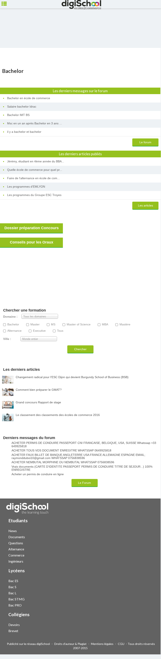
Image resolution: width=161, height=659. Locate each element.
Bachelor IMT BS (18, 115)
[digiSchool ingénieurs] (147, 561)
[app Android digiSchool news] (151, 530)
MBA (105, 324)
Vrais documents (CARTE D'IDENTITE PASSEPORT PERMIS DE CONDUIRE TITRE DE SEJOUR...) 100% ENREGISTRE (82, 468)
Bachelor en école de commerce (28, 98)
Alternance (14, 330)
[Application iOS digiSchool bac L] (149, 592)
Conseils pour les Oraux (31, 242)
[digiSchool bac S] (147, 586)
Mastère (124, 324)
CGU (121, 644)
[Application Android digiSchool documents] (151, 536)
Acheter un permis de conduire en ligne (38, 474)
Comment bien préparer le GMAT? (39, 389)
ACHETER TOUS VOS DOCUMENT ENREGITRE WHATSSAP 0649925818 (61, 450)
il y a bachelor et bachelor (24, 131)
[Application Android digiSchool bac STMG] (151, 598)
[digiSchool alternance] (147, 548)
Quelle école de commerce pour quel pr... (34, 169)
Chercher (80, 349)
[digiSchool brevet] (147, 630)
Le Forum (84, 482)
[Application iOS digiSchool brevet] (149, 630)
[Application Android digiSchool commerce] (151, 554)
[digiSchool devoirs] (147, 624)
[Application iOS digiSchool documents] (149, 536)
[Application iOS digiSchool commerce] (149, 554)
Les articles (145, 205)
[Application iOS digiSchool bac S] (149, 586)
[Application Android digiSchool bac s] (151, 586)
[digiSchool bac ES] (147, 580)
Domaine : (10, 316)
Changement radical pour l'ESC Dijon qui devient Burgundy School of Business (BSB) (72, 377)
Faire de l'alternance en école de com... (33, 178)
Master (35, 324)
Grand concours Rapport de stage (38, 402)
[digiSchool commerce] (147, 555)
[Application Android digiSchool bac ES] (151, 580)
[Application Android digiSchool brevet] (151, 630)
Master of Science (79, 324)
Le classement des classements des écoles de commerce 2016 (58, 415)
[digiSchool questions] (147, 542)
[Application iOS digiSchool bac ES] (149, 580)
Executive (39, 330)
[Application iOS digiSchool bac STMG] (149, 598)
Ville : (7, 339)
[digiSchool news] (147, 530)
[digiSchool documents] (147, 536)
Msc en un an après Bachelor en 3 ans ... (34, 123)
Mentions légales (102, 644)
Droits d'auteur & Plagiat (70, 644)
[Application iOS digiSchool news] (149, 530)
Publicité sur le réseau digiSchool (28, 644)
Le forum (145, 142)
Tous (60, 330)
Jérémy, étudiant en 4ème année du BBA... (35, 161)
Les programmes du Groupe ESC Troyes (34, 195)
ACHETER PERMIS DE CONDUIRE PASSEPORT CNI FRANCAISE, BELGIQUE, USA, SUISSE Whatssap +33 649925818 (84, 444)
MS (53, 324)
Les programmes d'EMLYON (26, 186)
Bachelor (13, 324)
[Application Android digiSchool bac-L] (151, 592)
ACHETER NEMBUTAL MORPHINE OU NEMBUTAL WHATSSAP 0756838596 (63, 462)
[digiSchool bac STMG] (147, 598)
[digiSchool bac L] (147, 592)
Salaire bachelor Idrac (21, 106)
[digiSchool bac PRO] (147, 605)
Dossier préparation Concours (31, 228)
